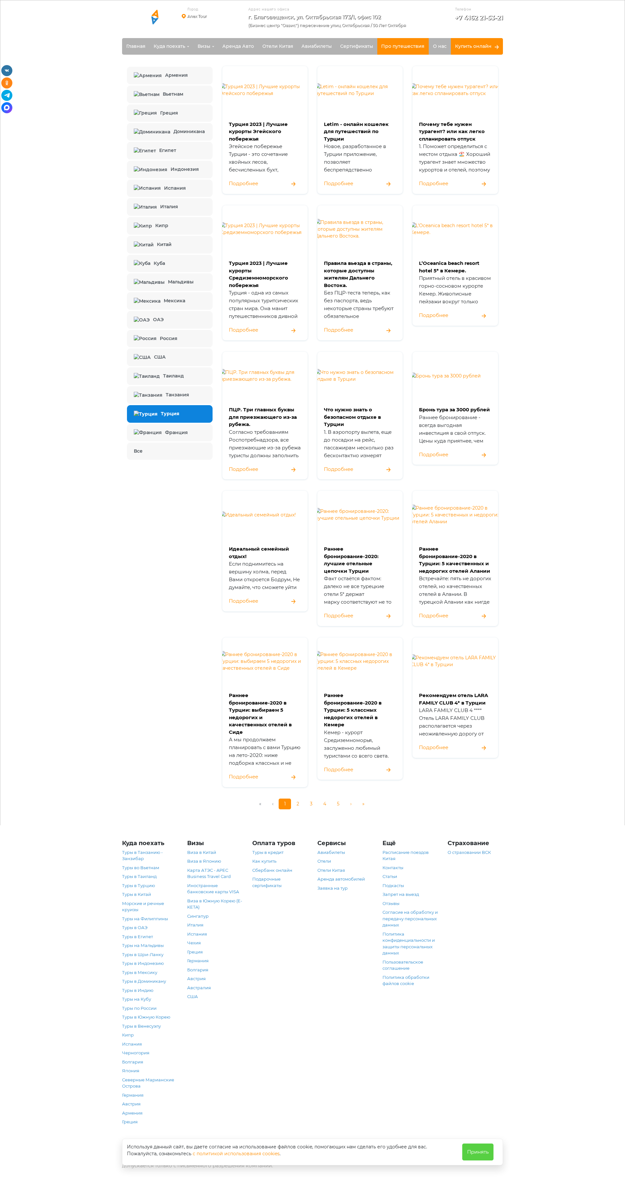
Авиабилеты (316, 46)
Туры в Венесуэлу (141, 1026)
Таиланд (173, 376)
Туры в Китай (136, 894)
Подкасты (393, 885)
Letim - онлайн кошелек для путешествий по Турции (356, 131)
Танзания (177, 395)
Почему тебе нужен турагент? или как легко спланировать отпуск (452, 131)
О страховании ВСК (469, 852)
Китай (164, 244)
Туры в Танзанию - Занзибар (142, 855)
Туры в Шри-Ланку (142, 954)
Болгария (132, 1061)
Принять (478, 1152)
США (160, 357)
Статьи (389, 876)
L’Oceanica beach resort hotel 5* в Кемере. (449, 267)
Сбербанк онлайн (272, 870)
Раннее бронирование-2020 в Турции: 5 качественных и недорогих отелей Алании (454, 560)
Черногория (135, 1052)
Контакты (392, 867)
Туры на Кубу (136, 999)
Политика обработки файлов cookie (405, 980)
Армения (176, 75)
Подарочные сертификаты (267, 882)
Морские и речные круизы (143, 906)
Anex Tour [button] (197, 16)
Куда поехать (169, 46)
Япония (130, 1070)
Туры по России (139, 1008)
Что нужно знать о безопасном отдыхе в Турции (352, 416)
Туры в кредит (268, 852)
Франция (176, 432)
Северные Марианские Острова (148, 1083)
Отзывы (390, 903)
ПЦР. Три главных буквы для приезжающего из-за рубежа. (263, 416)
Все (138, 451)
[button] (329, 22)
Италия (169, 207)
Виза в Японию (204, 861)
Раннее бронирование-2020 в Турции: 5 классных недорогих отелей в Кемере (353, 710)
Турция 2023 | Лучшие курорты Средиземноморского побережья (258, 274)
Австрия (131, 1103)
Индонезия (185, 169)
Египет (167, 150)
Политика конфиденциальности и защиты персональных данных (408, 943)
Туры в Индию (137, 990)
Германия (133, 1095)
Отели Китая (277, 46)
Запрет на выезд (400, 894)
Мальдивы (181, 282)
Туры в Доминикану (144, 981)
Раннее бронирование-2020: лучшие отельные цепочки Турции (351, 560)
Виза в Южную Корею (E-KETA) (214, 904)
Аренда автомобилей (341, 879)
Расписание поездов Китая (405, 855)
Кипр (161, 225)
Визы (204, 46)
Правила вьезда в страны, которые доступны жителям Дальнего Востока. (358, 274)
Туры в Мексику (139, 972)
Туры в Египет (137, 936)
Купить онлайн (473, 46)
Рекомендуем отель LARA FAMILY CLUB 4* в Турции (453, 699)
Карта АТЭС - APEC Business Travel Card (209, 873)
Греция (169, 113)
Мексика (174, 301)
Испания (175, 188)
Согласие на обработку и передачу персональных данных (410, 918)
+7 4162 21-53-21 (479, 17)
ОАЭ (158, 319)
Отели (324, 861)
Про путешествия (402, 46)
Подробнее (243, 183)
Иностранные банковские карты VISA (213, 889)
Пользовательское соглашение (402, 965)
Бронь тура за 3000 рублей (454, 409)
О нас (440, 46)
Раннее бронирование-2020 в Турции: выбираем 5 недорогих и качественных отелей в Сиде (260, 713)
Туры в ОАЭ (134, 927)
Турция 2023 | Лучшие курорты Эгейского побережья (258, 131)
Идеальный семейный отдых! (259, 552)
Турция (170, 414)
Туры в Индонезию (143, 963)
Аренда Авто (238, 46)
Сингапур (198, 916)
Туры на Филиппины (145, 918)
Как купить (264, 861)
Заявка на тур (332, 888)
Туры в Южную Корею (146, 1017)
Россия (168, 338)
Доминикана (189, 131)
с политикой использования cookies (236, 1154)
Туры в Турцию (138, 885)
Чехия (194, 942)
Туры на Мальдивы (143, 945)
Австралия (199, 987)
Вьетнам (173, 94)
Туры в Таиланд (139, 876)
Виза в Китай (201, 852)
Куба (159, 263)
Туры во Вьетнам (140, 867)
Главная (136, 46)
